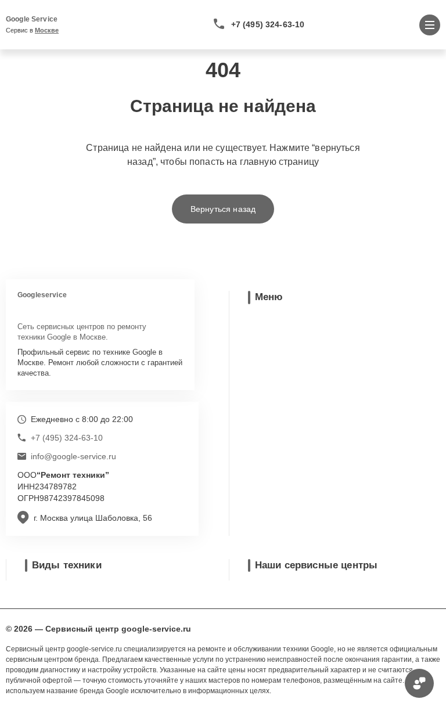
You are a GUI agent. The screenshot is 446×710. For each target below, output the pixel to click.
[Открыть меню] (429, 25)
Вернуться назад (223, 209)
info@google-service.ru (73, 456)
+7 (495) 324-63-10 (268, 24)
